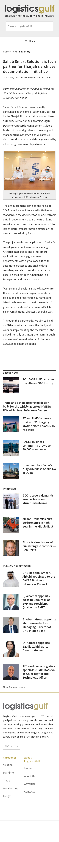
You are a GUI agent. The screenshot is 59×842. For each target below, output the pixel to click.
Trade (6, 780)
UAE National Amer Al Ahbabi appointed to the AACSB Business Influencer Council (38, 578)
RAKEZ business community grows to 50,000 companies (36, 445)
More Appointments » (14, 687)
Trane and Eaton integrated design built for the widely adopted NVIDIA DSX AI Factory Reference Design (27, 406)
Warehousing (10, 788)
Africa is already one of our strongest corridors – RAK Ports (39, 546)
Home (27, 768)
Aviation (8, 765)
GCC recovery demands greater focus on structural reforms (37, 499)
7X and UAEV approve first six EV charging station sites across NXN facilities (38, 424)
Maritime (8, 772)
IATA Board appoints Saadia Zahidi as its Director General (36, 646)
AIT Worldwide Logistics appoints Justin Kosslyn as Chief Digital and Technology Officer (38, 671)
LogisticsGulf (29, 11)
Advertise (29, 784)
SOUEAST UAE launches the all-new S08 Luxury (38, 381)
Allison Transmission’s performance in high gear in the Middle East (37, 522)
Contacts (29, 791)
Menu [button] (32, 41)
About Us (29, 776)
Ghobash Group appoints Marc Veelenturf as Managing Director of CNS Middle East (39, 625)
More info (12, 745)
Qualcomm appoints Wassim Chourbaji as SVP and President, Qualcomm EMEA (36, 601)
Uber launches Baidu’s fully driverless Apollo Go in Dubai (39, 469)
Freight (7, 796)
